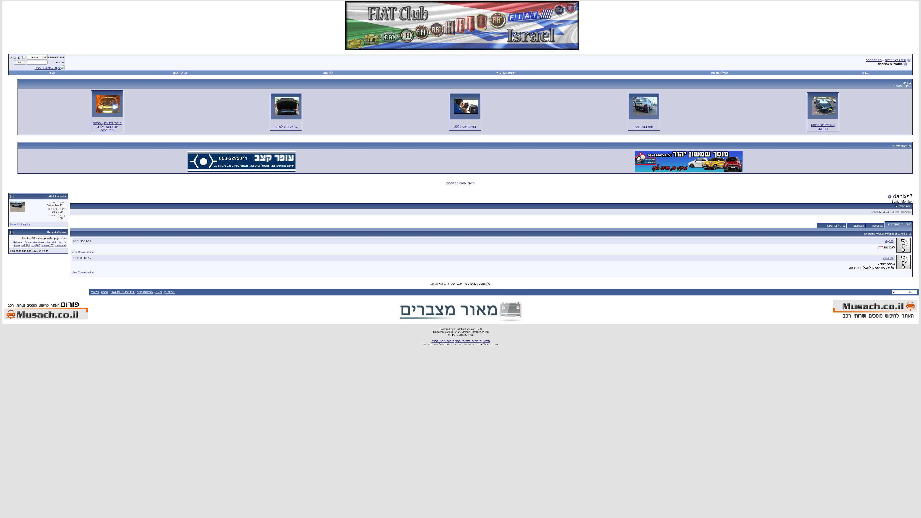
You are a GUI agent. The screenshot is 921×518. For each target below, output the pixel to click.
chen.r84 (888, 258)
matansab (60, 245)
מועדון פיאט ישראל (895, 60)
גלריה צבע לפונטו (286, 127)
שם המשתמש (56, 57)
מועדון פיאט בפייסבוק (460, 183)
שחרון (16, 245)
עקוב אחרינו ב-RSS (48, 68)
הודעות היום (180, 72)
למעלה (95, 292)
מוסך (429, 344)
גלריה (865, 72)
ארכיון (104, 292)
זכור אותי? (15, 57)
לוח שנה (328, 72)
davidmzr (38, 242)
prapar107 (47, 245)
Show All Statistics (20, 224)
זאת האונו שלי (644, 127)
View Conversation (83, 252)
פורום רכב (477, 344)
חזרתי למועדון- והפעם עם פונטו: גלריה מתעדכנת (107, 126)
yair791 (25, 245)
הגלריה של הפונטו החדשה (823, 126)
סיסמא (60, 62)
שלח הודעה (904, 206)
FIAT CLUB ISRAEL (123, 292)
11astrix (61, 242)
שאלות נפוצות (719, 72)
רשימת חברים (874, 60)
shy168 (889, 241)
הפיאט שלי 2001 (465, 127)
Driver (28, 242)
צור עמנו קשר (145, 292)
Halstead (18, 242)
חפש (52, 72)
